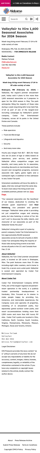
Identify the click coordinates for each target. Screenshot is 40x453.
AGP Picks (5, 3)
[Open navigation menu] (4, 19)
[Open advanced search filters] (31, 19)
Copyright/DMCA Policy (13, 449)
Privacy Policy (30, 449)
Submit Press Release (11, 445)
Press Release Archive (23, 440)
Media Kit (5, 68)
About (10, 440)
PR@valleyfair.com (9, 62)
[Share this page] (36, 19)
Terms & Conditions (29, 445)
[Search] (26, 19)
